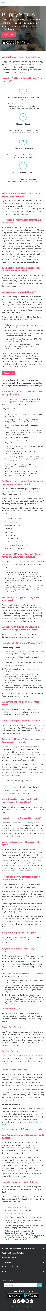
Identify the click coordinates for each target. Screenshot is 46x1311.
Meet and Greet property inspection (26, 562)
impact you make (29, 937)
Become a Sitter (12, 1235)
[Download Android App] (23, 41)
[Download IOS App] (9, 41)
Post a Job (9, 34)
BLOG (31, 1301)
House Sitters (11, 986)
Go (40, 1285)
